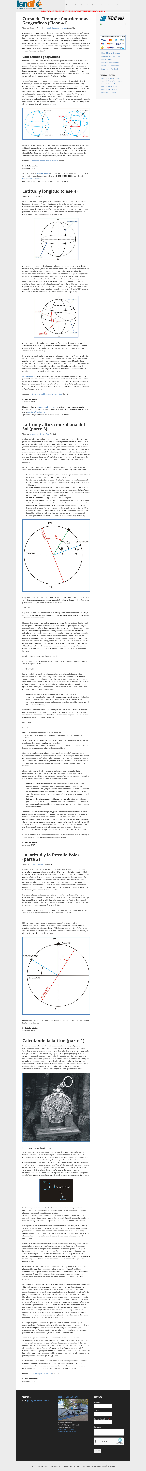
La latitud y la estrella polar (42, 1373)
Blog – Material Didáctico (110, 53)
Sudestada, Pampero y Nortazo (55, 28)
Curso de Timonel (37, 1466)
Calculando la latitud (37, 864)
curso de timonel (43, 173)
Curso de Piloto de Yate (109, 89)
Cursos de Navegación (51, 1466)
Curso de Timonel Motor (109, 84)
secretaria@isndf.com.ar (31, 178)
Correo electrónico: (102, 1419)
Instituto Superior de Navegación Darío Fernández (98, 1466)
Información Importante (110, 66)
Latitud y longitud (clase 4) (50, 191)
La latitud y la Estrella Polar (40, 434)
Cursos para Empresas (108, 92)
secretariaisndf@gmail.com (67, 1432)
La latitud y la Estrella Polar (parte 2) (50, 857)
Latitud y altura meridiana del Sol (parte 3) (53, 427)
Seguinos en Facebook (109, 69)
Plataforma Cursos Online (111, 56)
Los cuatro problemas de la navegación (47, 394)
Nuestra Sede (106, 59)
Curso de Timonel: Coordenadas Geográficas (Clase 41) (55, 21)
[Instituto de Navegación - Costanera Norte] (73, 1420)
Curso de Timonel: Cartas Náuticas (45, 161)
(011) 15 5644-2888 (38, 1400)
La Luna (32, 196)
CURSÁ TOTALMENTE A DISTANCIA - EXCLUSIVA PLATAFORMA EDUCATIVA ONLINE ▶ (73, 11)
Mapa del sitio (63, 1466)
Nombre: (98, 1402)
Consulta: (98, 1427)
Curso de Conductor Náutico (110, 78)
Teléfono (97, 1411)
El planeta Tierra (28, 376)
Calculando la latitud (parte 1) (53, 1040)
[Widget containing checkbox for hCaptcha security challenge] (109, 1441)
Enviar (97, 1451)
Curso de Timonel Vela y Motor (111, 81)
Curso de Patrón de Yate (109, 87)
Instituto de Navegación (29, 5)
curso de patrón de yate (46, 407)
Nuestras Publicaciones (110, 63)
